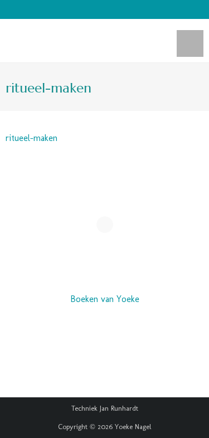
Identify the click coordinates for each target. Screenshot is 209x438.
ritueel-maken (31, 138)
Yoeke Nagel (133, 426)
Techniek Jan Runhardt (104, 408)
